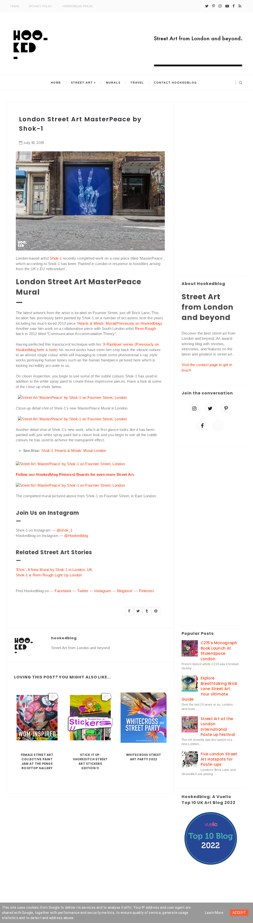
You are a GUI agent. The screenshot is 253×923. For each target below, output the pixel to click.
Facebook (63, 591)
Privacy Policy (40, 6)
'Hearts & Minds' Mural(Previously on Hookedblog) (119, 323)
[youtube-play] (227, 6)
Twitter (82, 591)
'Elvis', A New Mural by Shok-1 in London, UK (54, 570)
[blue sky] (218, 426)
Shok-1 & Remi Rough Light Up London (49, 575)
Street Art (82, 82)
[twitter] (207, 6)
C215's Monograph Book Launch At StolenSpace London (219, 650)
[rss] (239, 6)
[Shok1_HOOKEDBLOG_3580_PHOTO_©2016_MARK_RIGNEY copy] (70, 485)
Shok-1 (56, 258)
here (52, 350)
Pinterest (146, 591)
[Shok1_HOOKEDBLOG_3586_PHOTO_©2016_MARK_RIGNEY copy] (72, 397)
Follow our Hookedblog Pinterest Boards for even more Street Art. (75, 474)
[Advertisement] (210, 189)
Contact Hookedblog (175, 82)
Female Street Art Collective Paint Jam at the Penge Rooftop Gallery (37, 761)
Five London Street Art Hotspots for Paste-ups (219, 759)
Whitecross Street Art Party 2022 (143, 757)
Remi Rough (145, 328)
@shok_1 (65, 530)
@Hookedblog (76, 535)
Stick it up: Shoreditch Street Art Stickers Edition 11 (90, 761)
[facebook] (233, 6)
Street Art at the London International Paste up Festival (218, 726)
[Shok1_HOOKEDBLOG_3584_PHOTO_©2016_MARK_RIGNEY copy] (70, 464)
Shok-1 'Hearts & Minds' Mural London (73, 450)
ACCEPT (239, 913)
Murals (113, 82)
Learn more (214, 913)
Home (14, 6)
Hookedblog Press (77, 6)
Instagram (102, 591)
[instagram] (220, 6)
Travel (137, 82)
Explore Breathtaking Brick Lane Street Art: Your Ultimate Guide (209, 688)
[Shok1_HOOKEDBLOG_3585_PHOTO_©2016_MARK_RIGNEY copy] (72, 418)
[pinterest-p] (213, 6)
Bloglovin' (125, 591)
